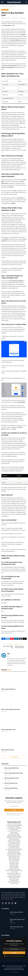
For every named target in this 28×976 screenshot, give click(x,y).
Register (19, 479)
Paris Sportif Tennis (14, 862)
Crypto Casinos (14, 832)
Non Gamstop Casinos (14, 846)
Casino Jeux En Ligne (14, 866)
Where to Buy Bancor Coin (8, 729)
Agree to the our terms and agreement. (14, 956)
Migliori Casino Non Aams (9, 969)
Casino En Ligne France (14, 856)
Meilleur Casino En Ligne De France (14, 870)
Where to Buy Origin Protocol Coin (10, 709)
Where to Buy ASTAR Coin (8, 689)
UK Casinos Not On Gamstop (14, 823)
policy (18, 956)
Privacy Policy (13, 814)
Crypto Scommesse (14, 867)
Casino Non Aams (14, 880)
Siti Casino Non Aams (21, 966)
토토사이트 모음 (14, 872)
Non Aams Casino (14, 829)
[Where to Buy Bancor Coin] (14, 721)
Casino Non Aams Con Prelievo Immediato (14, 968)
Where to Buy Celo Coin (7, 749)
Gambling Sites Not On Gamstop (14, 836)
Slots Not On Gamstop (14, 833)
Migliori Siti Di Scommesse (14, 845)
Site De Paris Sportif (14, 863)
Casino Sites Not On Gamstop (14, 853)
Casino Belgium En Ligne (14, 857)
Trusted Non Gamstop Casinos (14, 838)
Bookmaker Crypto (14, 865)
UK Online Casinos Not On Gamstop (14, 825)
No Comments (15, 18)
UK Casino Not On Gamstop (14, 840)
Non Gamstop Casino (14, 839)
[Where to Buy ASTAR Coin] (14, 680)
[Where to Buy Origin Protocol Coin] (14, 701)
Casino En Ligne (14, 883)
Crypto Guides (5, 9)
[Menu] (2, 2)
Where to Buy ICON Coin (11, 788)
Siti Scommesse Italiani (14, 843)
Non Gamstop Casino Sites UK (14, 855)
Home (2, 6)
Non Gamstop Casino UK (14, 850)
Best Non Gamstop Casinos (14, 835)
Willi (3, 18)
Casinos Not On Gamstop (14, 826)
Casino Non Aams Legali (14, 869)
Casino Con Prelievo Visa (14, 859)
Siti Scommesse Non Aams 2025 (14, 828)
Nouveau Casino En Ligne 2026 (14, 876)
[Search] (26, 2)
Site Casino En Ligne (14, 879)
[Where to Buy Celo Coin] (14, 741)
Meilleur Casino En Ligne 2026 (14, 873)
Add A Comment (14, 757)
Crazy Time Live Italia (14, 860)
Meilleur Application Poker (14, 881)
